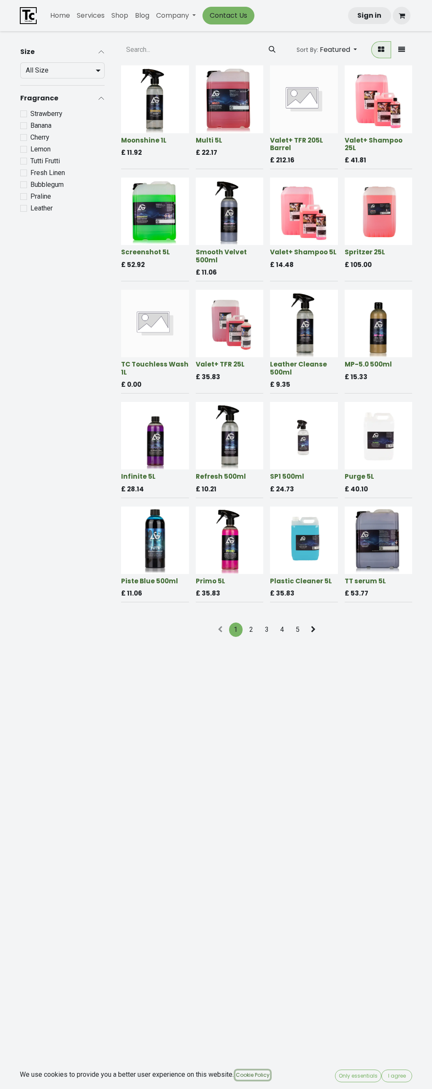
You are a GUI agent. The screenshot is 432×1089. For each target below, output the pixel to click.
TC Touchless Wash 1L (155, 368)
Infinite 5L (138, 476)
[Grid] (381, 50)
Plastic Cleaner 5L (301, 581)
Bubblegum (47, 185)
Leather (41, 208)
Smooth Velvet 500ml (221, 256)
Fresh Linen (47, 173)
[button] (326, 50)
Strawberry (46, 114)
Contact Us (228, 15)
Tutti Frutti (45, 161)
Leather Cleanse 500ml (298, 368)
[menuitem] (60, 15)
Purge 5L (359, 476)
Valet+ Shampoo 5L (303, 252)
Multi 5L (209, 140)
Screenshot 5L (145, 252)
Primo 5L (210, 581)
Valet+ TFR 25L (220, 364)
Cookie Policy (253, 1074)
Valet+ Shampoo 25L (373, 144)
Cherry (39, 137)
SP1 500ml (287, 476)
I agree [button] (397, 1075)
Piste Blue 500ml (149, 581)
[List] (401, 50)
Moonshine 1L (144, 140)
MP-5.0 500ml (368, 364)
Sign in (369, 15)
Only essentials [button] (358, 1075)
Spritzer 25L (365, 252)
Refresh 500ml (221, 476)
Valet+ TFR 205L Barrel (296, 144)
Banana (40, 125)
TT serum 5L (365, 581)
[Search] (272, 50)
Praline (40, 196)
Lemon (40, 149)
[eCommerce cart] (401, 15)
